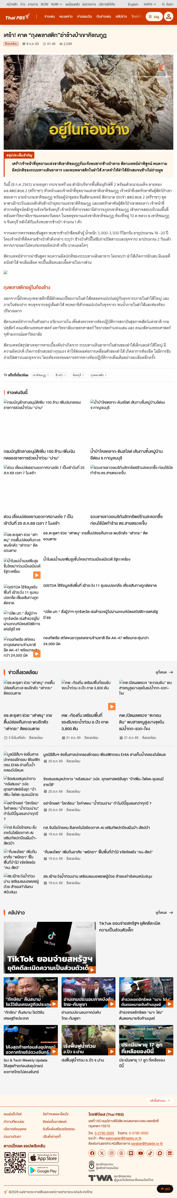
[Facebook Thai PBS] (92, 1153)
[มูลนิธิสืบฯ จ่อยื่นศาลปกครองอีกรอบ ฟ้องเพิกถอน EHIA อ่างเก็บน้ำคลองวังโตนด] (22, 762)
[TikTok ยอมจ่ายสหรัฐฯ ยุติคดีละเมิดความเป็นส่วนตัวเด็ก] (50, 948)
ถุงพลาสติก (97, 375)
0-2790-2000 (104, 1133)
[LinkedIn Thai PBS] (169, 1153)
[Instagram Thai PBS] (111, 1153)
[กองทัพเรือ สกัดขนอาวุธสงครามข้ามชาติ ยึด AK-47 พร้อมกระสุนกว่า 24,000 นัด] (22, 647)
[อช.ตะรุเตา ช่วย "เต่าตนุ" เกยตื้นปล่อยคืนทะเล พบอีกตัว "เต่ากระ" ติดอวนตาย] (22, 542)
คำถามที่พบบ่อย (14, 1121)
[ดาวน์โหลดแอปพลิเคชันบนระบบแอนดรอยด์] (43, 1170)
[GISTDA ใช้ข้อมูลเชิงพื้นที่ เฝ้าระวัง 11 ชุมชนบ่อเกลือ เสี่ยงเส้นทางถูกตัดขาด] (22, 594)
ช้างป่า (59, 375)
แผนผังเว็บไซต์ (13, 1114)
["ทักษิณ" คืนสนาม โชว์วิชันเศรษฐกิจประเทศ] (31, 992)
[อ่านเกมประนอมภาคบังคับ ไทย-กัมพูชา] (89, 992)
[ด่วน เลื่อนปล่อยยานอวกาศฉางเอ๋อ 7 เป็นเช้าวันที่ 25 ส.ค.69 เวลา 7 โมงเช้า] (45, 488)
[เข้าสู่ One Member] (168, 16)
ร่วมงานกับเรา (12, 1136)
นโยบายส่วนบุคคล (15, 1129)
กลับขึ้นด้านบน (157, 1101)
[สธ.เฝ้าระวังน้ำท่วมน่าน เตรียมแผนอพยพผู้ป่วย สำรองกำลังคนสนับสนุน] (22, 883)
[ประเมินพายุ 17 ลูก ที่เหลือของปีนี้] (146, 1040)
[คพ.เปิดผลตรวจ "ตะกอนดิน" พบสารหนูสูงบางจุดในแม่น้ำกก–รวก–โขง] (146, 695)
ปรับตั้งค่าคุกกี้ (52, 1136)
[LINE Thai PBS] (131, 1153)
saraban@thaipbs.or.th (147, 1143)
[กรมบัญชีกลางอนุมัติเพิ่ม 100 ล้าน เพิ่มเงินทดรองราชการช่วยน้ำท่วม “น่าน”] (45, 423)
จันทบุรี (77, 375)
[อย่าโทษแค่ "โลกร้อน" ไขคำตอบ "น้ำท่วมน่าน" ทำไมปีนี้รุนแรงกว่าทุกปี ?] (22, 810)
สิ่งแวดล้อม (11, 44)
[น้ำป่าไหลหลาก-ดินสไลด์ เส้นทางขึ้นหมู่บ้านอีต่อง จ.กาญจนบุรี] (131, 423)
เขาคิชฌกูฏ (39, 375)
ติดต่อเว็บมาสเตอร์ (55, 1121)
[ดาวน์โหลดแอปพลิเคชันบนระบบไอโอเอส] (43, 1157)
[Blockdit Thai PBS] (160, 1153)
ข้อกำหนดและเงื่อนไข (55, 1114)
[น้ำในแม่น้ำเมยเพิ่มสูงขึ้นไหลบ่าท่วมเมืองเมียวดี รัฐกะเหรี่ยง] (22, 568)
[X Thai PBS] (102, 1153)
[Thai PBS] (18, 16)
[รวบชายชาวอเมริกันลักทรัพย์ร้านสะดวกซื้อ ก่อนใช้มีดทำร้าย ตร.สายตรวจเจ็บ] (131, 488)
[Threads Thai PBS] (121, 1153)
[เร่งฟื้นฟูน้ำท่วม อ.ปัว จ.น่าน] (89, 1040)
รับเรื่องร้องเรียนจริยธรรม (59, 1129)
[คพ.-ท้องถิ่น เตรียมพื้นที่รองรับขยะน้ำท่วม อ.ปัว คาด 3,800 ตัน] (89, 695)
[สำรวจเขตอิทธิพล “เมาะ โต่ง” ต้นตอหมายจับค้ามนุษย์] (146, 992)
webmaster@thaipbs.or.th (124, 1138)
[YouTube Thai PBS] (140, 1153)
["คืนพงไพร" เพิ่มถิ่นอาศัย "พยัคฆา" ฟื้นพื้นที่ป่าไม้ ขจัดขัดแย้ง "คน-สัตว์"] (22, 859)
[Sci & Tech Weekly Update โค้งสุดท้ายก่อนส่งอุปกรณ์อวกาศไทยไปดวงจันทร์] (31, 1040)
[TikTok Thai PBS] (150, 1153)
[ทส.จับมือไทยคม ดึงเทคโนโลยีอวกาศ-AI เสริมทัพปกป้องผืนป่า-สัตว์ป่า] (22, 835)
